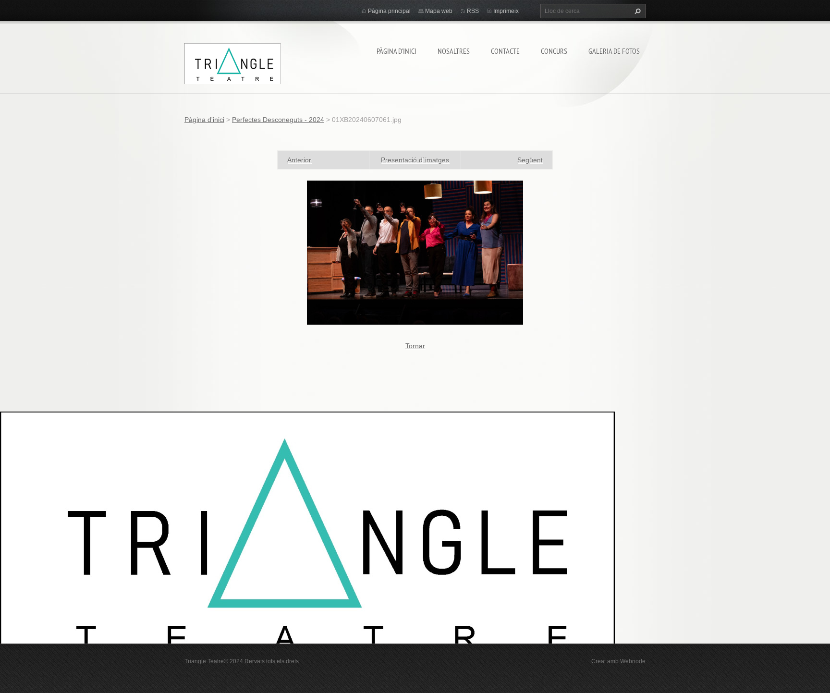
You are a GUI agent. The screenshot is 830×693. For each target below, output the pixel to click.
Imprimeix (506, 11)
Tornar (415, 346)
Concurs (554, 51)
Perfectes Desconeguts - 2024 (278, 119)
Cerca (636, 11)
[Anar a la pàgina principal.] (232, 63)
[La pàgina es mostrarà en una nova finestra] (415, 252)
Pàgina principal (389, 11)
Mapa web (438, 11)
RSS (473, 11)
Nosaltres (454, 51)
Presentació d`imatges (415, 160)
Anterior (299, 160)
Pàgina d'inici (396, 51)
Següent (530, 160)
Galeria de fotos (614, 51)
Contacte (505, 51)
